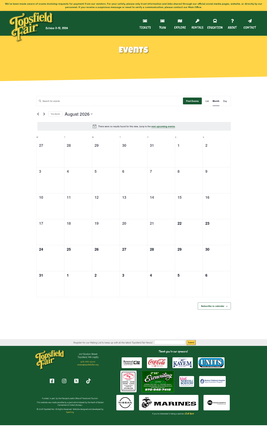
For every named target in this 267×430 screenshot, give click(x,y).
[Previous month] (38, 114)
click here (189, 413)
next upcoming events (163, 126)
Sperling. (70, 412)
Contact (250, 27)
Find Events (192, 101)
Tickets (145, 27)
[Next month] (44, 114)
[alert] (134, 126)
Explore (180, 27)
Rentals (197, 27)
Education (215, 27)
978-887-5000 (88, 361)
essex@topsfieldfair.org (88, 364)
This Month (55, 114)
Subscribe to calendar (212, 306)
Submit (191, 342)
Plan (162, 27)
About (232, 27)
